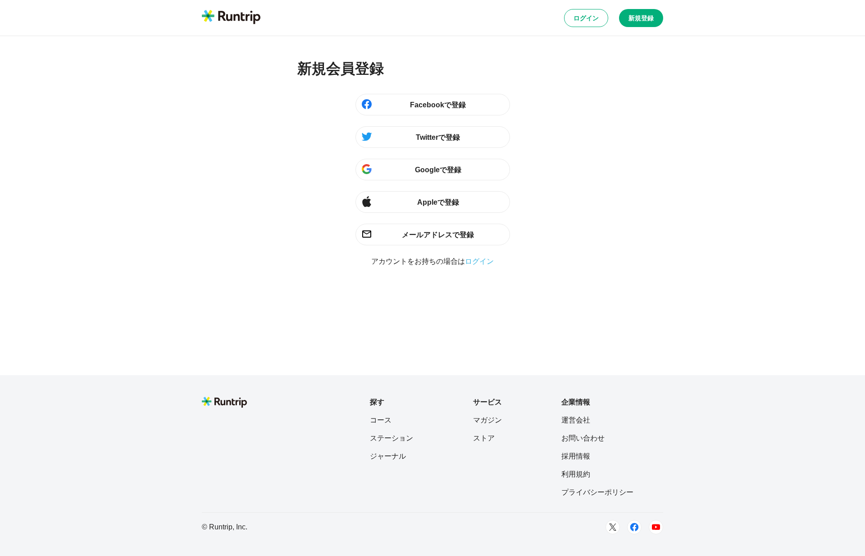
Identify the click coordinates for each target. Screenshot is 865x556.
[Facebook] (634, 527)
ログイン (586, 18)
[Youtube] (656, 527)
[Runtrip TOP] (231, 17)
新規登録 (641, 18)
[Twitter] (613, 527)
